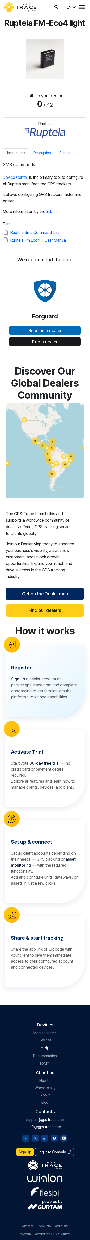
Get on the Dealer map (45, 593)
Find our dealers (45, 610)
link (49, 211)
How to (45, 1080)
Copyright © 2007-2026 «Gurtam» (52, 1233)
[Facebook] (26, 1137)
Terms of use (28, 1225)
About (45, 1095)
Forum (45, 1063)
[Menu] (82, 7)
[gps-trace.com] (20, 7)
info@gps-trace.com (45, 1127)
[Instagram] (54, 1137)
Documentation (45, 1056)
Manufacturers (45, 1033)
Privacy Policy (44, 1225)
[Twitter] (35, 1137)
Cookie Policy (61, 1225)
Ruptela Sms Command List (34, 232)
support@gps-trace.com (45, 1119)
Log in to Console (52, 1152)
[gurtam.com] (45, 1178)
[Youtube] (64, 1137)
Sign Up (25, 1152)
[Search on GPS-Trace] (56, 7)
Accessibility (25, 1233)
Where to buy (45, 1088)
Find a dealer (45, 341)
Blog (45, 1102)
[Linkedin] (45, 1137)
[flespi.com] (45, 1191)
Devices (45, 1040)
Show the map (45, 451)
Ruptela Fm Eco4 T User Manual (38, 240)
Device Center (15, 177)
